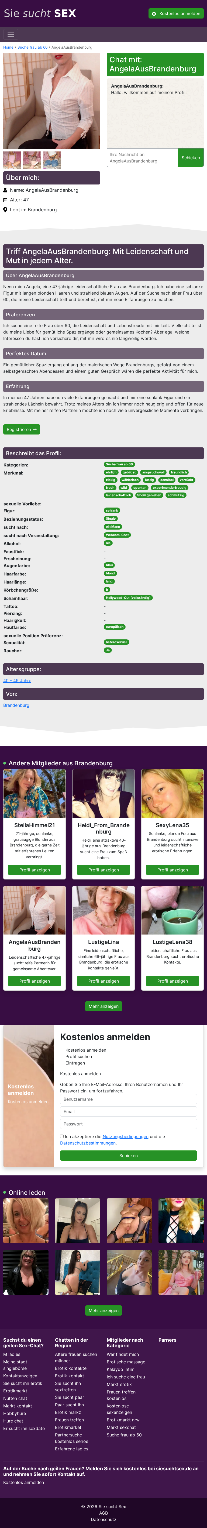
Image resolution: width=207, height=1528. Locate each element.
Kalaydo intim (120, 1369)
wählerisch (130, 480)
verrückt (186, 480)
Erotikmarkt (15, 1390)
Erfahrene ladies (71, 1448)
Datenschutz (103, 1519)
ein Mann (113, 526)
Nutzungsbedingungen (126, 1136)
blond (110, 573)
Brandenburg (16, 705)
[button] (51, 101)
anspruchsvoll (153, 472)
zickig (110, 480)
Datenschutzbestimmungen (88, 1143)
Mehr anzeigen (104, 1006)
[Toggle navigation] (10, 34)
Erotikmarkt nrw (123, 1419)
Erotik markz (68, 1412)
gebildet (129, 472)
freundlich (179, 472)
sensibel (167, 480)
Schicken (128, 1155)
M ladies (11, 1354)
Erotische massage (126, 1361)
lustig (149, 480)
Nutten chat (15, 1398)
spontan (139, 488)
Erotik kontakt (69, 1375)
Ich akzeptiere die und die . (112, 1140)
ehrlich (111, 472)
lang (109, 581)
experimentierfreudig (170, 488)
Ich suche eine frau (126, 1376)
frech (110, 488)
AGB (103, 1513)
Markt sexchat (121, 1427)
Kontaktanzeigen (20, 1375)
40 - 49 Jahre (17, 680)
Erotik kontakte (71, 1368)
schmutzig (176, 495)
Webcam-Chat (117, 535)
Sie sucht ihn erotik (22, 1383)
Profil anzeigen (34, 869)
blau (109, 565)
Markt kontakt (17, 1405)
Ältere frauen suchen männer (76, 1357)
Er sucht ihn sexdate (24, 1428)
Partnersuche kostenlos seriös (71, 1438)
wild (123, 488)
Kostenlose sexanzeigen (119, 1409)
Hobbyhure (14, 1413)
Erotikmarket (68, 1427)
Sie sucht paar (69, 1397)
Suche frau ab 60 (33, 47)
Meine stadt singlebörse (15, 1365)
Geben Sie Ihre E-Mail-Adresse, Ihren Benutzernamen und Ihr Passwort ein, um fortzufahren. (121, 1088)
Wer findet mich (123, 1354)
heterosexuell (116, 642)
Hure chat (13, 1421)
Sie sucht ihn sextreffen (68, 1386)
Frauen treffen (69, 1419)
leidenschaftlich (118, 495)
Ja (108, 650)
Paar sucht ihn (69, 1404)
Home (8, 47)
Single (111, 518)
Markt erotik (119, 1384)
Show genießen (149, 495)
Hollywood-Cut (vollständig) (128, 598)
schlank (112, 510)
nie (108, 543)
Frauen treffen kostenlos (121, 1395)
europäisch (114, 627)
